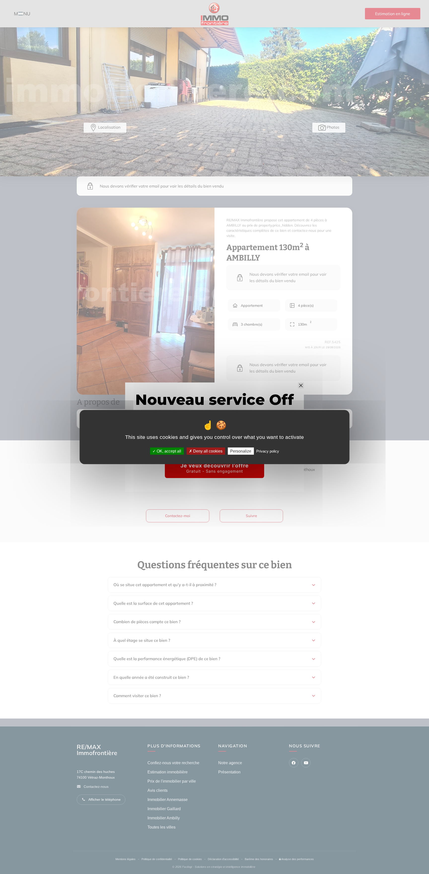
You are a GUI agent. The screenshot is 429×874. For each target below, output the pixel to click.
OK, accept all (168, 451)
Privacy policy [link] (267, 451)
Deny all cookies (207, 451)
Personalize (240, 451)
